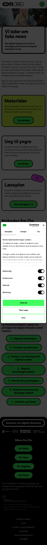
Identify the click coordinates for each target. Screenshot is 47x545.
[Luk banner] (43, 225)
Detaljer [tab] (23, 232)
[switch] (41, 278)
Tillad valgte (23, 310)
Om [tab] (38, 232)
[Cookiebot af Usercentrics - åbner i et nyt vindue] (29, 225)
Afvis (23, 318)
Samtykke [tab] (8, 232)
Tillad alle (23, 303)
